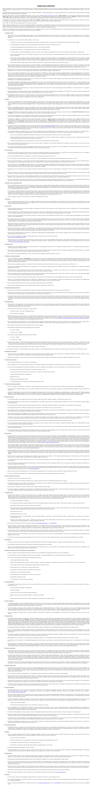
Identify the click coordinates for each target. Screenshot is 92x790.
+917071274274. (53, 523)
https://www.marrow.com (49, 15)
